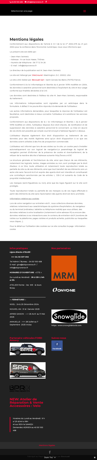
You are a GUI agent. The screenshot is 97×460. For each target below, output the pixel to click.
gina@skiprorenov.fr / (27, 264)
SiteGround (37, 75)
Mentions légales (47, 445)
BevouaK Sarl (38, 80)
